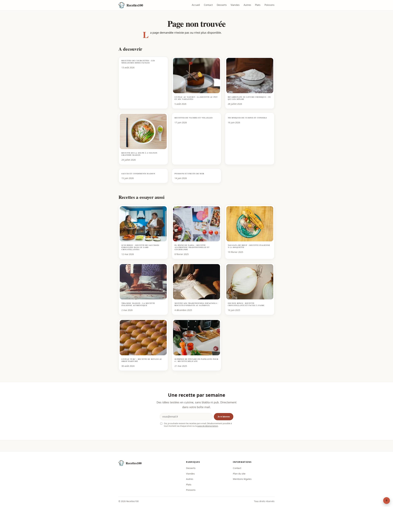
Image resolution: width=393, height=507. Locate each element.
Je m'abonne (224, 416)
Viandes (235, 5)
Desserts (222, 5)
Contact (208, 5)
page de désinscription (207, 426)
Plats (258, 5)
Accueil (196, 5)
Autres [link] (189, 478)
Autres (247, 5)
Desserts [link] (190, 468)
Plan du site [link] (239, 473)
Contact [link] (237, 468)
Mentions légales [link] (242, 478)
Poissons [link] (190, 489)
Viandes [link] (190, 473)
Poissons (269, 5)
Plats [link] (188, 484)
